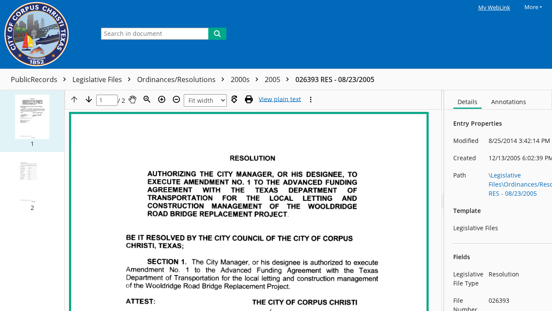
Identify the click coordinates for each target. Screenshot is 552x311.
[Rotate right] (234, 99)
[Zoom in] (161, 99)
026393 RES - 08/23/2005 (334, 79)
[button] (32, 121)
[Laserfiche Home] (45, 34)
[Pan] (132, 99)
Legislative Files (98, 79)
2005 (273, 79)
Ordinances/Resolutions (177, 79)
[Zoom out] (176, 99)
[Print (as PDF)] (249, 99)
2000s (241, 79)
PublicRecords (35, 79)
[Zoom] (147, 99)
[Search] (217, 34)
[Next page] (89, 99)
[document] (498, 200)
